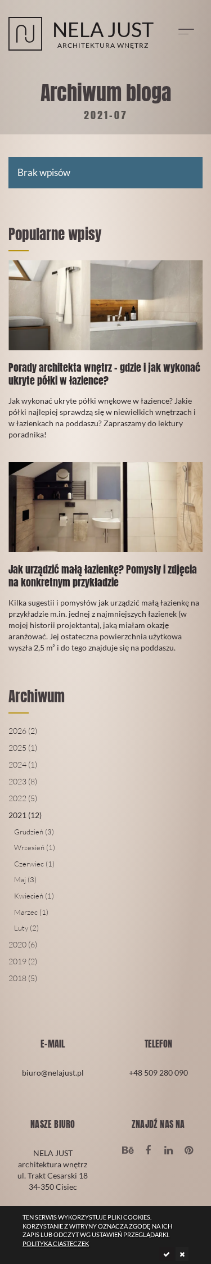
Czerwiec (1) (34, 863)
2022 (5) (22, 798)
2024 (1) (22, 764)
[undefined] (166, 1254)
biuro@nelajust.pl (53, 1072)
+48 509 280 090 (158, 1072)
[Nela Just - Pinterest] (188, 1149)
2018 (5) (22, 978)
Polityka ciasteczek (56, 1243)
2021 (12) (25, 815)
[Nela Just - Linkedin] (168, 1149)
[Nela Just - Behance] (127, 1149)
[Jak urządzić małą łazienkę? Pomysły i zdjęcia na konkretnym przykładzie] (105, 565)
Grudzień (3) (34, 831)
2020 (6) (22, 944)
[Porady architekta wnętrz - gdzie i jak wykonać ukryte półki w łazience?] (105, 357)
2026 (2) (22, 730)
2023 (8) (22, 781)
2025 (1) (22, 747)
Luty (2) (26, 927)
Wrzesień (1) (34, 847)
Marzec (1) (31, 912)
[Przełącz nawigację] (186, 31)
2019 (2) (22, 961)
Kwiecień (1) (34, 895)
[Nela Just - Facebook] (148, 1149)
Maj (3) (25, 879)
